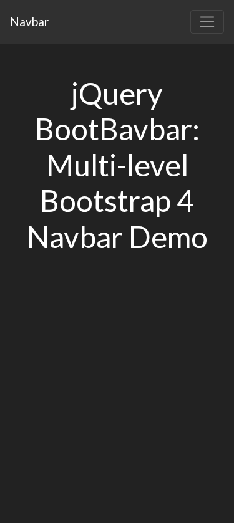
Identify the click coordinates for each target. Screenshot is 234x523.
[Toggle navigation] (207, 22)
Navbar (29, 21)
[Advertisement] (117, 402)
